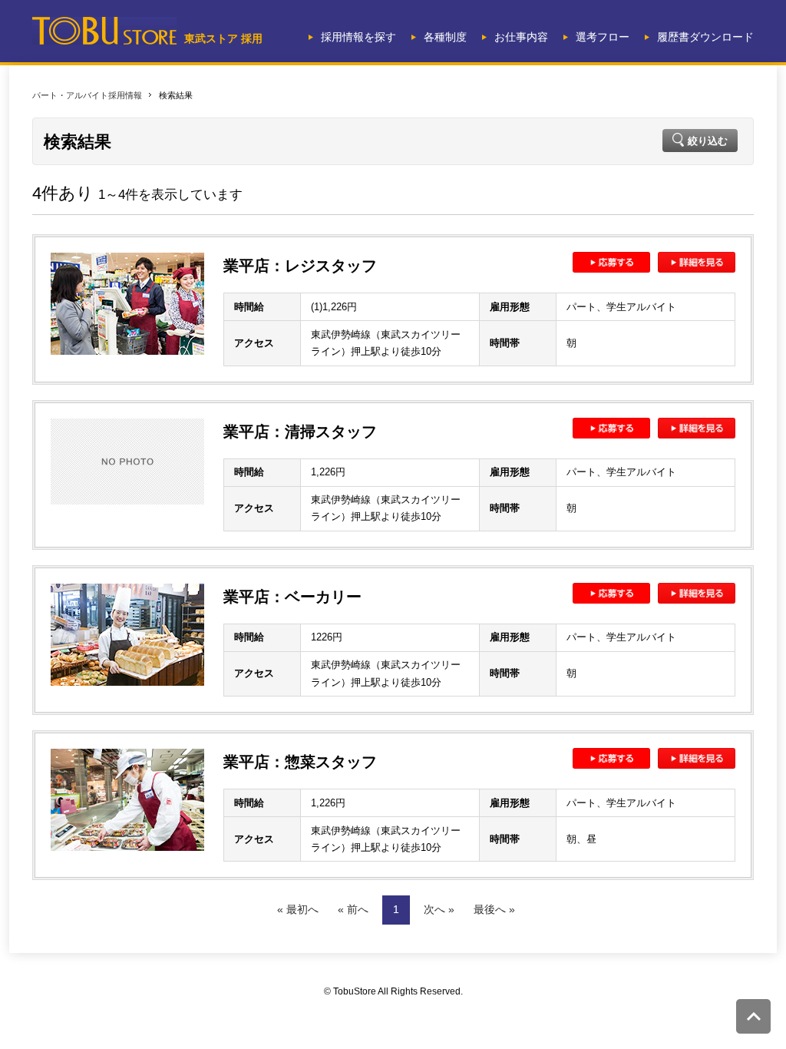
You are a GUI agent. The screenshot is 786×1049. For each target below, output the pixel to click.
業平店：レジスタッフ (300, 265)
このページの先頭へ (753, 1016)
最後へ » (494, 909)
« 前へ (353, 909)
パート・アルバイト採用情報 (87, 95)
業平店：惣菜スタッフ (300, 761)
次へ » (439, 909)
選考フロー (602, 37)
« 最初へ (298, 909)
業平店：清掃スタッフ (300, 431)
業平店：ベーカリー (292, 596)
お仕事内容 (521, 37)
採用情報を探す (358, 37)
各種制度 (445, 37)
